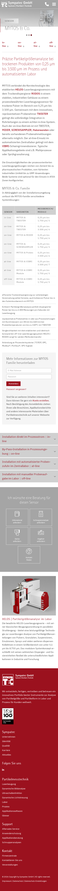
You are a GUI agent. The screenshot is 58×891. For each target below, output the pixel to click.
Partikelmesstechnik (15, 779)
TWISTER (42, 113)
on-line (20, 44)
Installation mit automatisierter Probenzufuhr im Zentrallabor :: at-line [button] (26, 464)
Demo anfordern (17, 540)
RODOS (35, 93)
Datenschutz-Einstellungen (35, 881)
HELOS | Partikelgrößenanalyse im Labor (27, 619)
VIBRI (5, 146)
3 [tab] (31, 35)
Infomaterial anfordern (17, 521)
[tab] (29, 439)
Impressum (6, 881)
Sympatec (8, 732)
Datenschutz (18, 881)
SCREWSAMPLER (21, 130)
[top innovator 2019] (8, 723)
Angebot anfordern (41, 540)
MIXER (6, 130)
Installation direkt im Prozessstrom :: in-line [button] (26, 439)
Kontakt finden (29, 558)
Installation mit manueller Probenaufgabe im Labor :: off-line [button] (25, 476)
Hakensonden (41, 130)
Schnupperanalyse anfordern (40, 521)
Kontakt (7, 851)
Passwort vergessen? (16, 389)
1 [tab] (26, 35)
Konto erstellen (41, 400)
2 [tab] (29, 35)
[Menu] (54, 4)
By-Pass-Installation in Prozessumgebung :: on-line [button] (24, 451)
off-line (51, 44)
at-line (35, 44)
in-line (4, 44)
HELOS (19, 89)
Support (7, 824)
